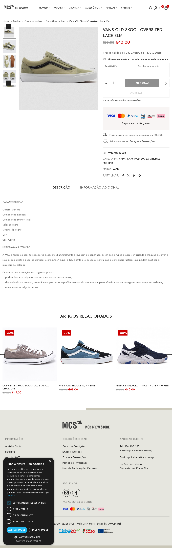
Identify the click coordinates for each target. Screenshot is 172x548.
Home (6, 21)
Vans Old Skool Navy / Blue (77, 385)
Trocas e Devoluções (74, 457)
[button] (166, 8)
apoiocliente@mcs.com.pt (140, 457)
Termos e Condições (73, 446)
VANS (116, 169)
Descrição (61, 187)
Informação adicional (99, 187)
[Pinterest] (140, 175)
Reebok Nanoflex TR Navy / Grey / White (142, 385)
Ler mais (11, 495)
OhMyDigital (114, 524)
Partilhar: (111, 175)
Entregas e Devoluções (142, 141)
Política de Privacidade (75, 463)
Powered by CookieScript (28, 541)
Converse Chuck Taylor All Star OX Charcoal (26, 387)
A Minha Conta (13, 446)
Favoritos (10, 452)
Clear (143, 74)
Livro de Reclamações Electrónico (80, 468)
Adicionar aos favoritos (165, 83)
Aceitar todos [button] (16, 529)
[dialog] (28, 501)
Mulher (17, 21)
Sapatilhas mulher (55, 21)
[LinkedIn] (134, 175)
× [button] (50, 461)
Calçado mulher (33, 21)
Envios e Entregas (72, 452)
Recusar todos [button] (40, 529)
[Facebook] (123, 175)
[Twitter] (128, 175)
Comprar (136, 93)
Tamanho (111, 66)
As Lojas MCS (12, 457)
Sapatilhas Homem (131, 159)
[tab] (61, 188)
